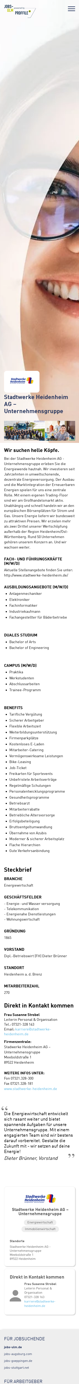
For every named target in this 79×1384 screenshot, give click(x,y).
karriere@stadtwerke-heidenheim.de (40, 1303)
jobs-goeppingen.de (18, 1361)
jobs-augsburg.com (18, 1354)
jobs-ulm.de (13, 1347)
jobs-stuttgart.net (16, 1367)
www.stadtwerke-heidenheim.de (30, 1089)
